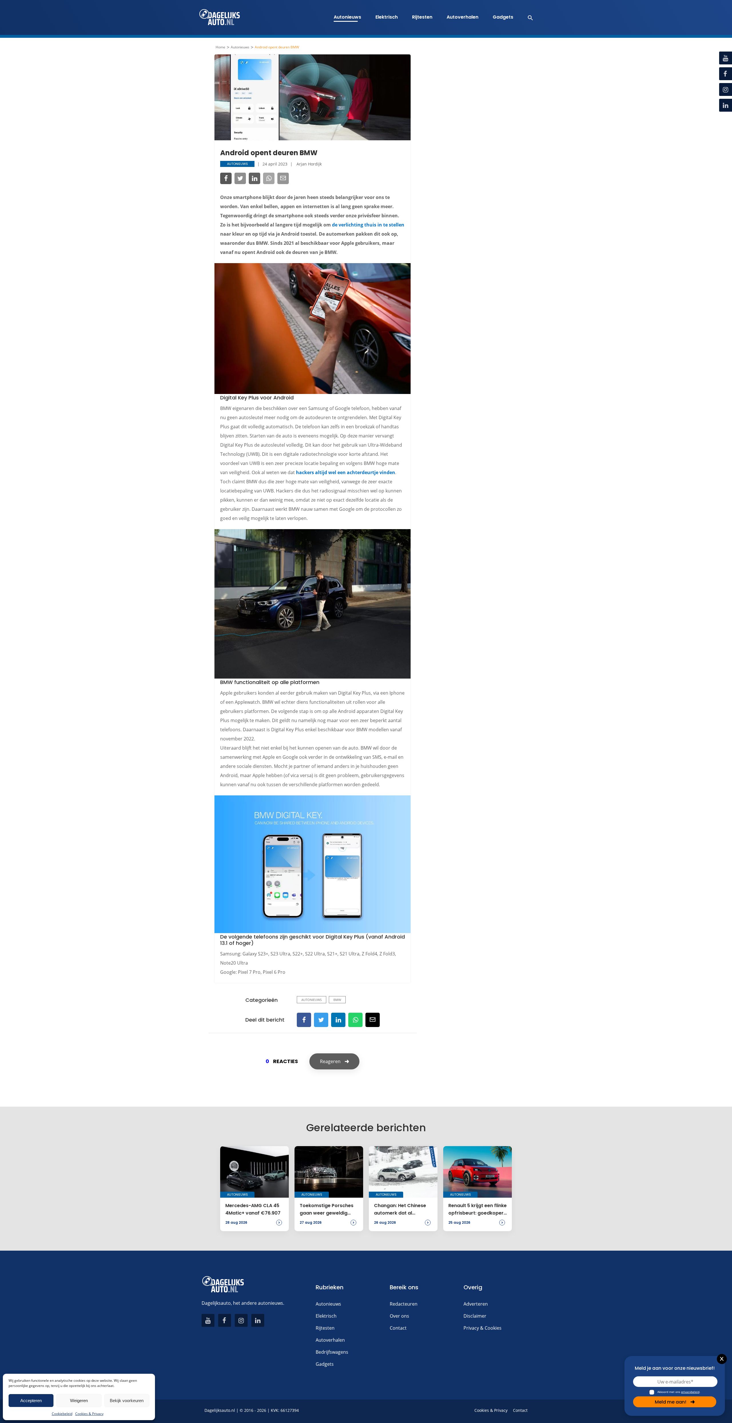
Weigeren (79, 1400)
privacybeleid (690, 1392)
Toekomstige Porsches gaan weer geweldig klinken (326, 1209)
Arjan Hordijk (309, 164)
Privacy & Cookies (483, 1328)
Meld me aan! (670, 1402)
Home (220, 47)
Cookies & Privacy (89, 1413)
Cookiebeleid (62, 1413)
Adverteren (476, 1304)
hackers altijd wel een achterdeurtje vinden (345, 472)
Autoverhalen (462, 17)
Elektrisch (386, 17)
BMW (337, 1000)
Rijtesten (422, 17)
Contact (398, 1328)
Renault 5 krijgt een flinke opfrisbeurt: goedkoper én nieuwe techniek (477, 1209)
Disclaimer (475, 1316)
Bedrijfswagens (332, 1352)
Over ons (399, 1316)
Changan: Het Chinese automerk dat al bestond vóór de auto (400, 1209)
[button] (527, 17)
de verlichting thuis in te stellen (368, 225)
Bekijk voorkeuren (127, 1400)
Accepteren (31, 1400)
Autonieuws (347, 17)
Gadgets (503, 17)
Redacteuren (403, 1304)
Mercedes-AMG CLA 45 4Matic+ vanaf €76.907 (253, 1209)
